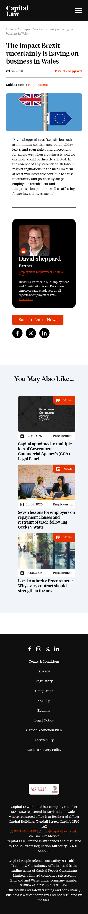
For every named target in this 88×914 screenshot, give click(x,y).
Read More (26, 299)
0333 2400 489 (25, 831)
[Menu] (78, 10)
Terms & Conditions (44, 661)
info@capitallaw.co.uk (60, 831)
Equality (44, 710)
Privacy (44, 671)
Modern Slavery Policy (44, 750)
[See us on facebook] (29, 649)
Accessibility (44, 740)
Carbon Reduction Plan (44, 730)
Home (10, 29)
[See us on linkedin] (56, 649)
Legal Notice (44, 720)
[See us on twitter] (47, 649)
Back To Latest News (37, 320)
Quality (44, 700)
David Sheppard (68, 71)
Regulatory (44, 681)
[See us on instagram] (38, 649)
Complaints (44, 691)
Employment (38, 84)
